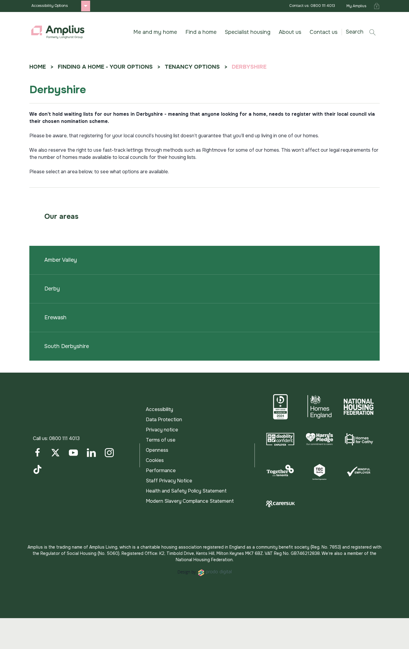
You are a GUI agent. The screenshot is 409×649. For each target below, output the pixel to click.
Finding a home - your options (105, 66)
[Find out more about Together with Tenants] (280, 472)
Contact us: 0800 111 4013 (312, 5)
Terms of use (160, 440)
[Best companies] (280, 407)
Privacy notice (162, 430)
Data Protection (164, 419)
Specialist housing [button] (247, 32)
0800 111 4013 (64, 438)
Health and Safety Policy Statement (186, 491)
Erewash (55, 317)
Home (37, 66)
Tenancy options (192, 66)
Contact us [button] (323, 32)
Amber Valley (60, 260)
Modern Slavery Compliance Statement (190, 501)
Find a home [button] (200, 32)
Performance (161, 470)
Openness (157, 450)
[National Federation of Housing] (358, 407)
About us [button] (290, 32)
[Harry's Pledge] (319, 439)
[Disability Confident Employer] (280, 439)
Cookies (155, 460)
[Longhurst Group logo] (58, 32)
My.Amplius (356, 6)
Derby (52, 288)
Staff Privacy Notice (169, 481)
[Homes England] (319, 407)
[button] (363, 31)
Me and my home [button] (155, 32)
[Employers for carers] (280, 504)
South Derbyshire (66, 346)
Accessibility (159, 409)
